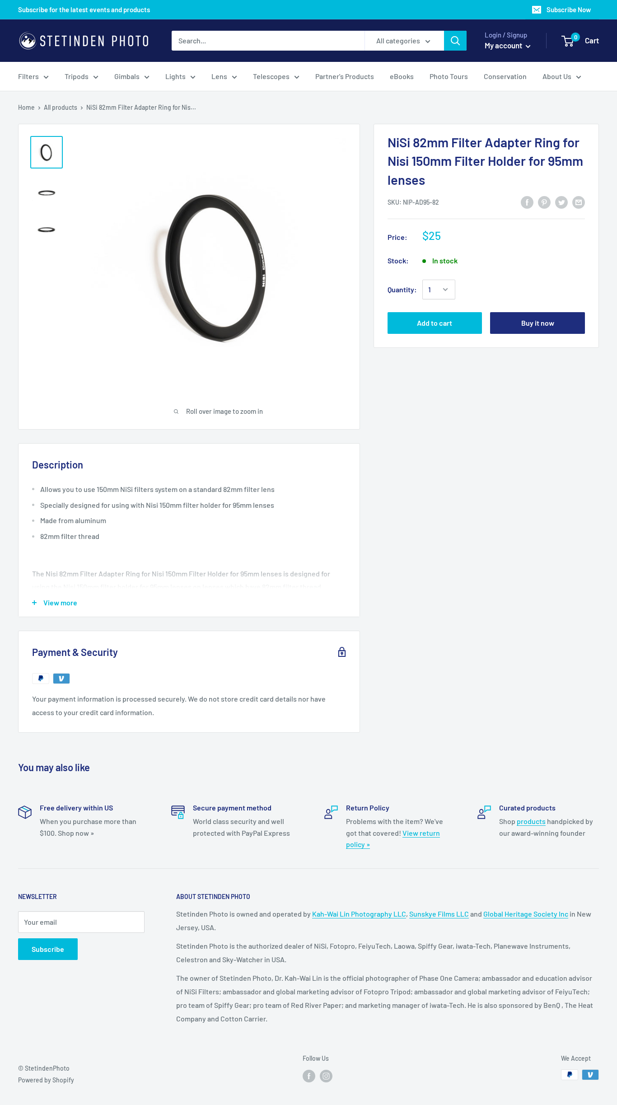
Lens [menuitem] (219, 76)
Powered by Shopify (46, 1080)
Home (26, 107)
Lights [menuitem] (175, 76)
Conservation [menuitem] (505, 76)
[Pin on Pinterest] (544, 202)
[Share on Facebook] (527, 202)
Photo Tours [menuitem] (449, 76)
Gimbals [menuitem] (127, 76)
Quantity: (402, 289)
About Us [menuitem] (556, 76)
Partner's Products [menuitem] (344, 76)
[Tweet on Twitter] (561, 202)
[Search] (455, 41)
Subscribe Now (569, 9)
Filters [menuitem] (28, 76)
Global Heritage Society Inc (525, 913)
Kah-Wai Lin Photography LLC (359, 913)
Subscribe (48, 949)
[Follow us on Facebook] (309, 1075)
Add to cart (434, 322)
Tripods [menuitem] (77, 76)
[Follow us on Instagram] (326, 1075)
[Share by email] (578, 202)
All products (60, 107)
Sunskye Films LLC (439, 913)
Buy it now (537, 322)
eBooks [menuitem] (402, 76)
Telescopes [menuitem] (271, 76)
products (531, 821)
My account (504, 45)
